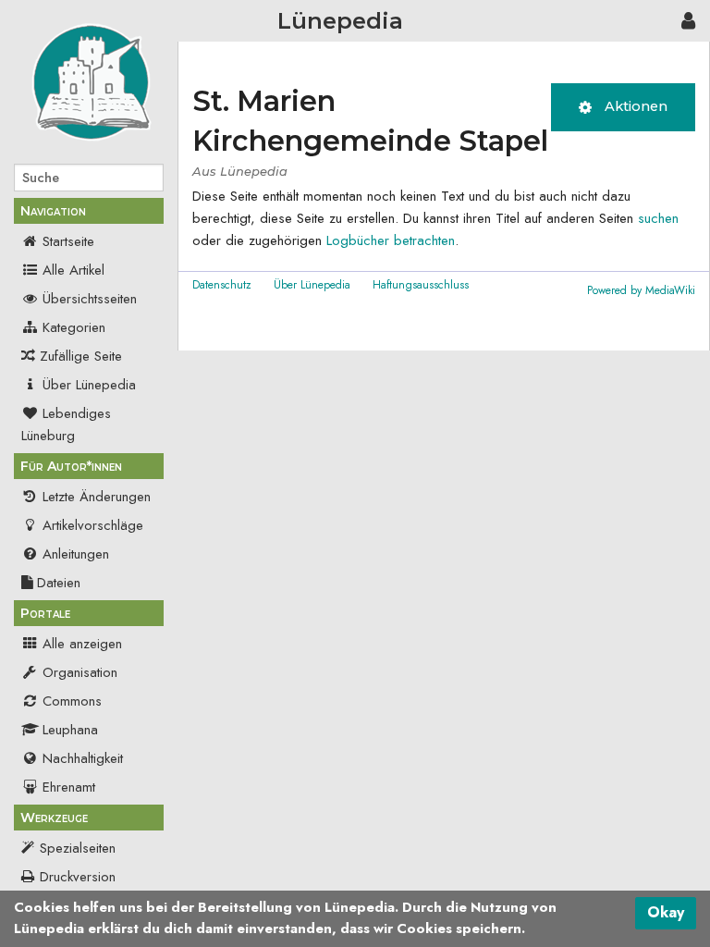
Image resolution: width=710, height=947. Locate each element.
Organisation (80, 672)
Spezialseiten (78, 848)
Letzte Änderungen (97, 496)
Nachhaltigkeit (83, 758)
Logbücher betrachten (390, 240)
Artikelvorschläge (93, 525)
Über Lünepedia (89, 385)
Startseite (68, 241)
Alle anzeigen (82, 643)
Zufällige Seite (81, 356)
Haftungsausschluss (421, 285)
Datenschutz (221, 285)
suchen (658, 218)
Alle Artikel (73, 270)
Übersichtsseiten (90, 299)
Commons (72, 701)
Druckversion (78, 877)
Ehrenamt (69, 787)
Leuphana (70, 729)
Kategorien (74, 327)
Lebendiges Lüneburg (66, 424)
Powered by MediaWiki (641, 290)
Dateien (58, 582)
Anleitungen (76, 554)
